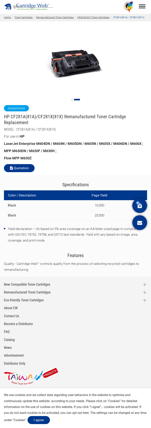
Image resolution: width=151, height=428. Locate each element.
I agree (39, 420)
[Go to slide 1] (72, 99)
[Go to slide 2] (77, 99)
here (86, 413)
